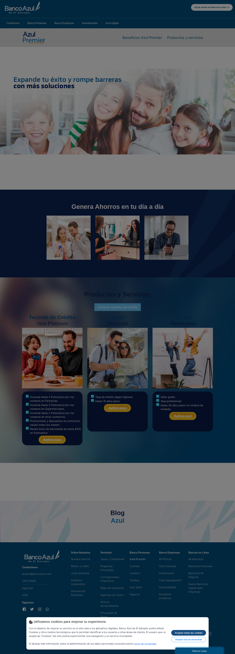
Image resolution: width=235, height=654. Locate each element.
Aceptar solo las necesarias (188, 639)
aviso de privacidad (145, 643)
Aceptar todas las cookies (189, 632)
